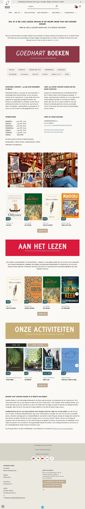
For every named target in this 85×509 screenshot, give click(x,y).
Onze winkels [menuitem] (56, 12)
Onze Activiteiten (29, 12)
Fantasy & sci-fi (56, 74)
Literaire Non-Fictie (35, 70)
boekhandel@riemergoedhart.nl (62, 125)
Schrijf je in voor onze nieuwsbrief (63, 428)
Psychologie (24, 74)
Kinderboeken (49, 70)
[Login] (80, 6)
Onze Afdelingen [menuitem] (42, 12)
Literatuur (21, 70)
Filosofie (45, 74)
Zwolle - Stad (16, 345)
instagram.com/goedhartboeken (54, 130)
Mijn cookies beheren (54, 486)
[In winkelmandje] (15, 204)
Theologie (35, 74)
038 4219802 (55, 40)
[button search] (56, 6)
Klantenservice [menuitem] (70, 12)
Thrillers (11, 70)
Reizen (67, 74)
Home (10, 12)
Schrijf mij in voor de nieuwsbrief (56, 481)
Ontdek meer (42, 231)
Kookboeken (61, 70)
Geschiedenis (13, 74)
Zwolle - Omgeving (37, 345)
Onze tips (17, 12)
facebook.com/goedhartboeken (53, 132)
